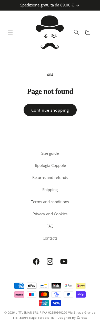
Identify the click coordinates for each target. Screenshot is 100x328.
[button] (10, 32)
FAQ (50, 225)
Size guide (50, 153)
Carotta (82, 317)
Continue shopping (50, 110)
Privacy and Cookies (50, 213)
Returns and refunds (50, 177)
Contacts (50, 238)
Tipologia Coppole (50, 165)
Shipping (50, 189)
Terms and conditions (50, 201)
